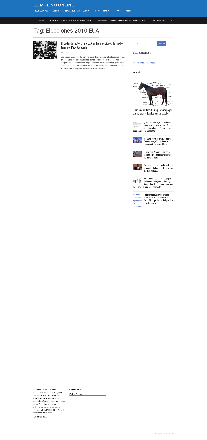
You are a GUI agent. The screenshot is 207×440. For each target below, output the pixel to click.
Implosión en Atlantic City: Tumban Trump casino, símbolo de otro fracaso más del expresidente (158, 141)
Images (128, 11)
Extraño (137, 72)
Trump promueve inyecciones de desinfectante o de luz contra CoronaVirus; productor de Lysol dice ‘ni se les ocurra (158, 199)
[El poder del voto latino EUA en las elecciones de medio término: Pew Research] (45, 50)
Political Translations (104, 11)
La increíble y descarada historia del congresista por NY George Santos (131, 20)
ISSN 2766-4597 (42, 11)
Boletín (56, 11)
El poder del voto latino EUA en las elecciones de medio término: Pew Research (92, 45)
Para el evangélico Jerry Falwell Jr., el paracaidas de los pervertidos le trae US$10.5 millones (158, 168)
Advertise (87, 11)
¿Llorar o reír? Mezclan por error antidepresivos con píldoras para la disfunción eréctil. (158, 154)
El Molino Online (53, 5)
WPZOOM (169, 434)
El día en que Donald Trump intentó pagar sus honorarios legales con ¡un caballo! (152, 111)
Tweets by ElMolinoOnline (144, 63)
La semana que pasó (71, 11)
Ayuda (118, 11)
